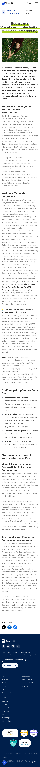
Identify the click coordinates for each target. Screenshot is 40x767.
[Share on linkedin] (9, 627)
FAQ (3, 689)
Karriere (4, 686)
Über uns (5, 680)
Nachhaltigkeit (6, 718)
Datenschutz (32, 753)
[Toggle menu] (36, 3)
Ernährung (5, 711)
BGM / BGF (5, 701)
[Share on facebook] (15, 627)
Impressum (5, 757)
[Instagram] (13, 646)
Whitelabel (25, 686)
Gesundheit (5, 705)
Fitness (4, 714)
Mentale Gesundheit (8, 708)
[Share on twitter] (4, 627)
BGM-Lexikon (6, 721)
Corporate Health (27, 683)
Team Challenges (27, 680)
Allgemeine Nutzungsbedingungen (14, 753)
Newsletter (5, 683)
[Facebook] (3, 646)
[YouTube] (8, 646)
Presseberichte (7, 693)
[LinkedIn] (18, 646)
